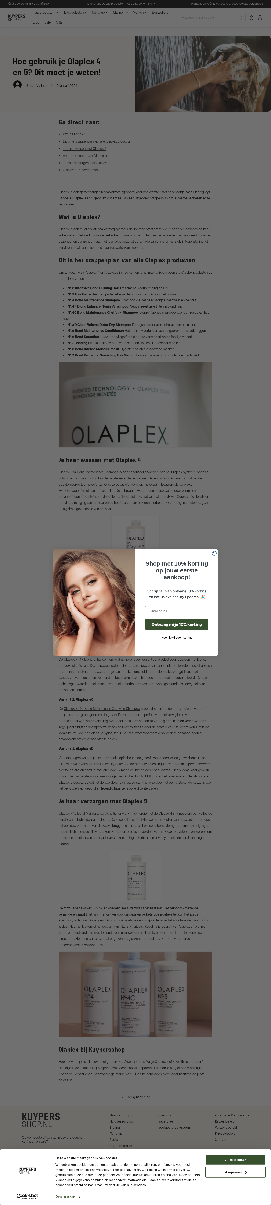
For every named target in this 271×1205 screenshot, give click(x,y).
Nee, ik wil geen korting (176, 637)
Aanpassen (233, 1172)
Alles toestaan (235, 1160)
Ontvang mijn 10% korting (177, 624)
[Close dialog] (214, 553)
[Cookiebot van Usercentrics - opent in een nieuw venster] (27, 1197)
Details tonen (65, 1196)
